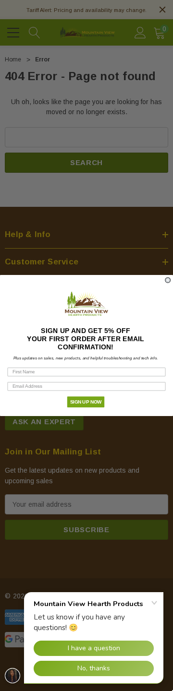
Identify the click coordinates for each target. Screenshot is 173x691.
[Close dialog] (168, 280)
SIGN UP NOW (85, 401)
